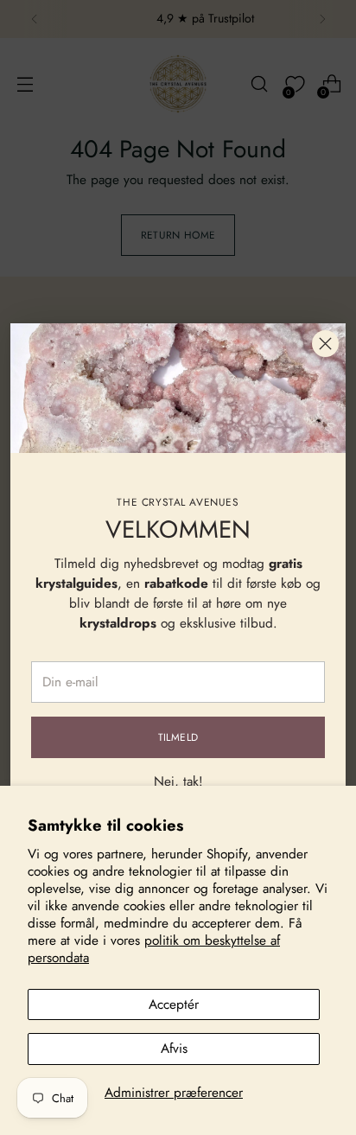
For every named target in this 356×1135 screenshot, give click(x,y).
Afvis (174, 1048)
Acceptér (174, 1004)
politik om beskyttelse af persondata (154, 949)
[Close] (325, 343)
